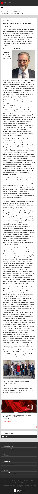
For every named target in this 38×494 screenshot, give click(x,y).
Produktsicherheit (19, 482)
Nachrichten (17, 11)
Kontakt (6, 470)
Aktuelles (9, 11)
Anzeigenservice (8, 461)
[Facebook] (3, 436)
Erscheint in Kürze (9, 449)
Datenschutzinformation (23, 480)
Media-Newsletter (9, 464)
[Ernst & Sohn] (6, 3)
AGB (32, 480)
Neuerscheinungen (9, 446)
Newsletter (7, 455)
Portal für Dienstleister (10, 473)
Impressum (13, 480)
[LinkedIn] (6, 436)
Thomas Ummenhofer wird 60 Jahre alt (13, 13)
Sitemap (6, 480)
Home (2, 11)
